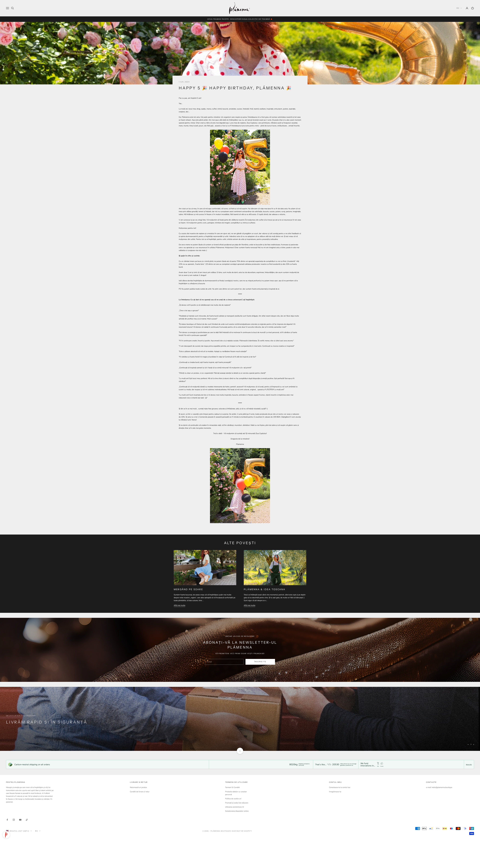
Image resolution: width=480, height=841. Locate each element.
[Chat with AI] (6, 834)
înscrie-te (260, 662)
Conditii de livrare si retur (139, 791)
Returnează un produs (138, 787)
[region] (240, 719)
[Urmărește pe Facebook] (7, 819)
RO (458, 8)
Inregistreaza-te (335, 791)
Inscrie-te (452, 830)
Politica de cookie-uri (233, 798)
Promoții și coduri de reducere (236, 803)
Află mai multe (179, 605)
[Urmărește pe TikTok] (27, 819)
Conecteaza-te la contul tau (339, 787)
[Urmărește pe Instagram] (13, 819)
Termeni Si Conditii (232, 787)
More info (469, 764)
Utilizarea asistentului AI (234, 807)
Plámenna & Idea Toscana (264, 589)
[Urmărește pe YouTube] (20, 819)
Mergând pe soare (188, 589)
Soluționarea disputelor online (236, 811)
